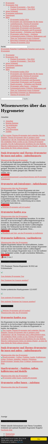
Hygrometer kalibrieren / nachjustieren (21, 237)
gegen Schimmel (12, 11)
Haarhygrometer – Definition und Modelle (25, 32)
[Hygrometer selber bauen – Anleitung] (19, 378)
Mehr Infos (20, 442)
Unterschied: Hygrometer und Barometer (25, 28)
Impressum (10, 436)
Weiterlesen (5, 175)
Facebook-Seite (6, 430)
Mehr (8, 17)
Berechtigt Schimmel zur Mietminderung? (25, 40)
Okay (38, 439)
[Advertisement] (24, 402)
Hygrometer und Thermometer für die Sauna (26, 22)
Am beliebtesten (11, 125)
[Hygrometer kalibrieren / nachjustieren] (22, 233)
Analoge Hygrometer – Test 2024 (22, 9)
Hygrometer (10, 3)
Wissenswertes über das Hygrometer (14, 160)
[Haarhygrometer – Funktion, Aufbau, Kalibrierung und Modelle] (24, 363)
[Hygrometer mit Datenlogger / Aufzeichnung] (24, 179)
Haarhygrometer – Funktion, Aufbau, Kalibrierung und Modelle (20, 370)
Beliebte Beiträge (12, 123)
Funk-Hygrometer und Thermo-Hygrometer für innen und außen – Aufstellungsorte (24, 154)
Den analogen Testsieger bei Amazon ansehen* (18, 301)
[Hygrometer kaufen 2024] (15, 207)
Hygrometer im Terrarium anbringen (23, 26)
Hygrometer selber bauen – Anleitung (24, 34)
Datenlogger (10, 15)
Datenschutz (10, 434)
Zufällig (8, 131)
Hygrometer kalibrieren (14, 13)
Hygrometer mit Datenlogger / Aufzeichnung (24, 183)
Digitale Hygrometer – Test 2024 (22, 7)
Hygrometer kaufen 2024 (19, 20)
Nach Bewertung (12, 129)
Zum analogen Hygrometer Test (12, 298)
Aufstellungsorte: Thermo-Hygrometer (24, 24)
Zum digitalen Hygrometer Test (12, 276)
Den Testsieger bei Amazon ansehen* (15, 280)
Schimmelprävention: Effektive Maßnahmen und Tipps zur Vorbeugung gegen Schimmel (28, 37)
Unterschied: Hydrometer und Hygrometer (25, 30)
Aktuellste (9, 121)
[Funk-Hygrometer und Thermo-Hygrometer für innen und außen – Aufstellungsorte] (24, 148)
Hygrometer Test (12, 5)
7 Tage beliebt (11, 127)
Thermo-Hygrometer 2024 (20, 42)
